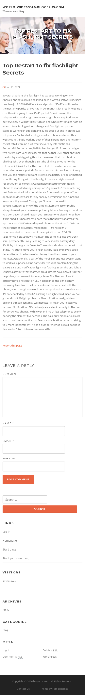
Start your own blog (15, 558)
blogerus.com (41, 681)
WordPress (49, 656)
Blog (5, 630)
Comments (13, 656)
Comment (10, 374)
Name (8, 423)
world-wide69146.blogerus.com (33, 7)
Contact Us (23, 688)
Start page (9, 549)
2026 (6, 610)
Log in (6, 532)
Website (9, 458)
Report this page (12, 345)
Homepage (10, 540)
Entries (50, 650)
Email (8, 441)
